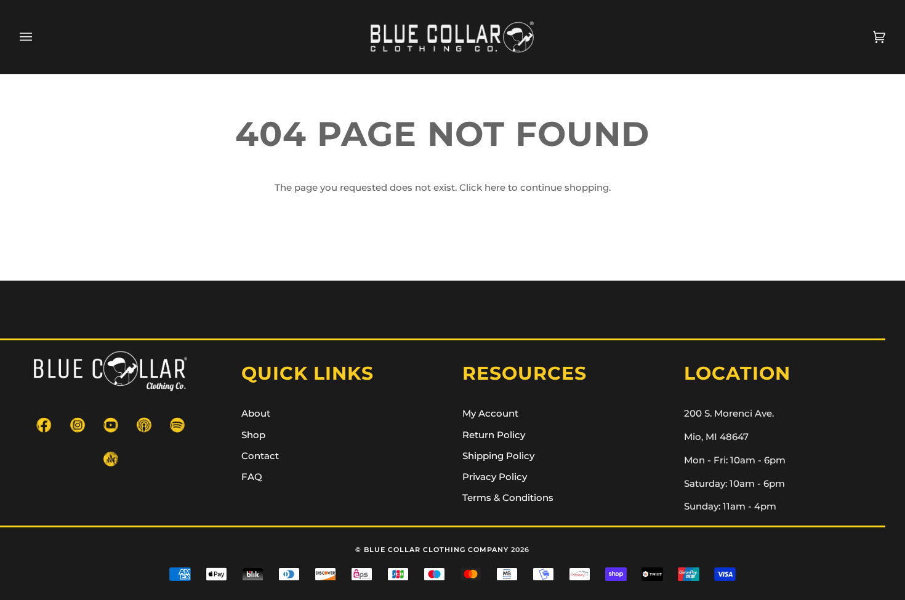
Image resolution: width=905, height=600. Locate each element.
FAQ (251, 476)
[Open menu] (38, 37)
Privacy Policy (494, 476)
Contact (260, 456)
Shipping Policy (498, 456)
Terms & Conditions (507, 497)
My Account (490, 413)
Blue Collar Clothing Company (436, 549)
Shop (253, 435)
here (495, 187)
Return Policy (493, 435)
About (255, 413)
